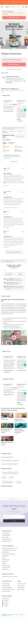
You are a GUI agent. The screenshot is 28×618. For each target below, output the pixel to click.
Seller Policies (20, 587)
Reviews (5, 131)
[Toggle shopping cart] (26, 7)
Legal (19, 581)
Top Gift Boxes (6, 533)
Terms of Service (21, 583)
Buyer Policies (20, 589)
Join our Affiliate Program (8, 589)
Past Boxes (20, 131)
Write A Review (20, 136)
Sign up (14, 521)
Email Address (7, 516)
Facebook (6, 598)
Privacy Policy (21, 585)
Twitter (5, 602)
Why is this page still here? (7, 457)
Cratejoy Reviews (6, 541)
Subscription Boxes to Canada (9, 576)
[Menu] (2, 7)
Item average (11, 142)
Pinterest (5, 604)
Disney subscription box (7, 482)
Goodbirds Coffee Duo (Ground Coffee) (10, 356)
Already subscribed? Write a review (14, 69)
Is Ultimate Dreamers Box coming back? (10, 460)
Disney (4, 477)
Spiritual (4, 563)
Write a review (14, 161)
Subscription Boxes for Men (9, 550)
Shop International (7, 574)
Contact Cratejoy (6, 591)
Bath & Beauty (5, 559)
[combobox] (16, 7)
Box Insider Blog (6, 535)
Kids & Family (5, 552)
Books (3, 557)
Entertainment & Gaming (8, 554)
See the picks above (9, 261)
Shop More (20, 274)
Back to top (14, 498)
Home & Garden (6, 565)
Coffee (11, 477)
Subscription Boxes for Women (10, 548)
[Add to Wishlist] (14, 100)
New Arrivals (5, 537)
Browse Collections (7, 539)
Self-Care (4, 561)
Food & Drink (5, 556)
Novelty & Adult (6, 567)
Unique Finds (5, 569)
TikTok (5, 606)
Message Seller (8, 274)
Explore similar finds (13, 17)
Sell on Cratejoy (6, 585)
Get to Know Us (6, 581)
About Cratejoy (6, 583)
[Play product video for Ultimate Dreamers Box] (14, 337)
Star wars (19, 482)
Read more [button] (6, 185)
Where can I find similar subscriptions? (9, 464)
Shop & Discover (7, 531)
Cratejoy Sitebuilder (7, 587)
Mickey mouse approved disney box (10, 472)
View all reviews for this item (13, 252)
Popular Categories (8, 545)
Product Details (12, 131)
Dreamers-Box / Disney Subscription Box (14, 265)
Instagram (6, 600)
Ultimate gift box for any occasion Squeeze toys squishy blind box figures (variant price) (10, 100)
